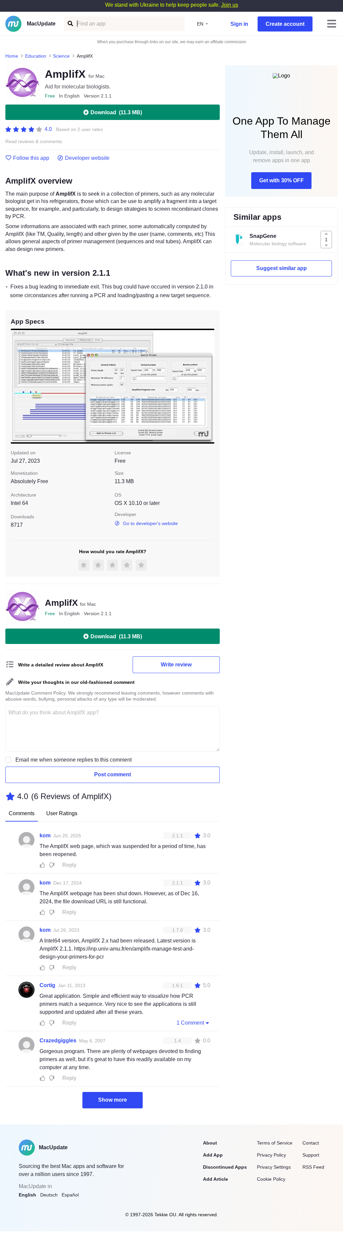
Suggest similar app (281, 268)
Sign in (239, 23)
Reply (69, 864)
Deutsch (49, 1194)
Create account (285, 23)
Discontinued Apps (225, 1167)
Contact (310, 1143)
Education (35, 56)
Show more (112, 1099)
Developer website (87, 158)
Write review (176, 664)
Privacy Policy (271, 1155)
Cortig (47, 985)
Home (11, 56)
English (27, 1194)
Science (61, 56)
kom (45, 835)
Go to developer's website (150, 523)
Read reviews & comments (33, 141)
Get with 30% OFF (281, 180)
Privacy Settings (274, 1167)
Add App (213, 1155)
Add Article (215, 1179)
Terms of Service (274, 1143)
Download (116, 112)
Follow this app (31, 158)
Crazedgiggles (58, 1040)
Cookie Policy (271, 1179)
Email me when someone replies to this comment (73, 760)
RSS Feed (313, 1167)
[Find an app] (70, 23)
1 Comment (190, 1022)
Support (310, 1155)
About (210, 1143)
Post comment (112, 774)
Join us (229, 4)
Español (70, 1194)
